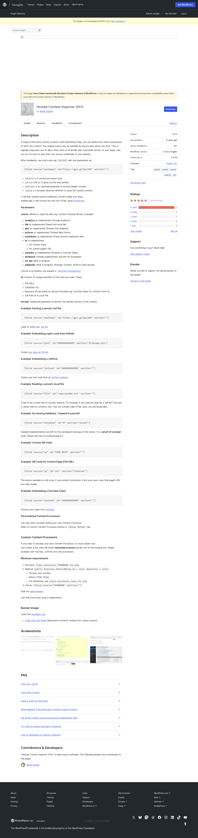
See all (174, 231)
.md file (44, 327)
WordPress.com (162, 793)
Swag (122, 806)
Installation (56, 123)
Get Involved (124, 793)
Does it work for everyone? (34, 701)
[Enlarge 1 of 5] (49, 639)
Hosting (14, 801)
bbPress (159, 801)
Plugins (50, 801)
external (167, 175)
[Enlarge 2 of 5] (84, 639)
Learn (84, 793)
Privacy (14, 806)
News (13, 797)
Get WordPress (185, 5)
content (165, 170)
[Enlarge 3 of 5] (84, 663)
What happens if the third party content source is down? (49, 709)
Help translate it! (118, 21)
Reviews (41, 123)
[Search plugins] (39, 30)
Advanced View (138, 182)
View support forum (140, 254)
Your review (136, 231)
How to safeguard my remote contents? (41, 735)
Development (75, 123)
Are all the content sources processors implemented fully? (49, 718)
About (13, 793)
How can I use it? (29, 684)
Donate (122, 801)
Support (173, 123)
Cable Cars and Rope (35, 620)
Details (27, 123)
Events (121, 797)
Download (170, 109)
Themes (50, 797)
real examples (36, 591)
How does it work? (30, 692)
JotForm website (59, 377)
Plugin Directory (18, 13)
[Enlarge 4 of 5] (118, 639)
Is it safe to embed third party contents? (41, 726)
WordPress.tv (89, 806)
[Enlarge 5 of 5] (118, 649)
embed (173, 170)
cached (157, 170)
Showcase (51, 793)
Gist (174, 175)
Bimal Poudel (46, 111)
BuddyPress (160, 806)
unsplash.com (38, 614)
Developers (87, 801)
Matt (157, 797)
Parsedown (78, 200)
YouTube (50, 509)
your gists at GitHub (38, 352)
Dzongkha (41, 821)
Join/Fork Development (69, 271)
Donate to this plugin (140, 281)
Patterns (50, 806)
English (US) (171, 163)
